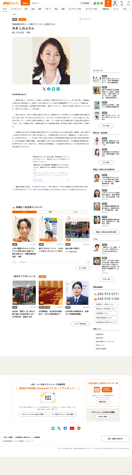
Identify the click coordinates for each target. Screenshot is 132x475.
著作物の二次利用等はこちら (105, 309)
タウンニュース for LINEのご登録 (32, 414)
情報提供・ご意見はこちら (104, 304)
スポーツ (48, 9)
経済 (63, 9)
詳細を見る (102, 402)
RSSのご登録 (102, 416)
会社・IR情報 (8, 437)
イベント (116, 9)
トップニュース (16, 9)
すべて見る (105, 126)
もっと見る (82, 268)
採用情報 (37, 437)
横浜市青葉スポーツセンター (105, 341)
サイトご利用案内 (19, 441)
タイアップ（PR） (92, 9)
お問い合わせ (117, 439)
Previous (14, 262)
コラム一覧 (106, 279)
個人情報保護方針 (8, 441)
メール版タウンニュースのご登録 (62, 414)
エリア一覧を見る (80, 324)
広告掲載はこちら (102, 313)
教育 (39, 9)
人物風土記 (105, 9)
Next (88, 262)
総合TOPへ (35, 3)
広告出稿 (86, 3)
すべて (5, 9)
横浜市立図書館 (101, 349)
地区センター (100, 345)
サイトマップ (29, 441)
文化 (26, 9)
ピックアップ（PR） (75, 9)
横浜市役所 (99, 338)
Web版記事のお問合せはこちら (106, 322)
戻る (14, 14)
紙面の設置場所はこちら (104, 318)
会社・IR (115, 4)
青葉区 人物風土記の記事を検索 (106, 232)
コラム (125, 9)
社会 (33, 9)
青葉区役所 (99, 334)
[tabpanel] (51, 60)
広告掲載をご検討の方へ (23, 437)
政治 (56, 9)
